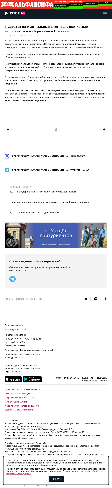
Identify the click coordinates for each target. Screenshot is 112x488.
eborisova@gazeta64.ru (15, 342)
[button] (104, 129)
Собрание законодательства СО (20, 397)
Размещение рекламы (15, 344)
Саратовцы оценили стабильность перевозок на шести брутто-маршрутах (49, 202)
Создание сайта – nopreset (94, 380)
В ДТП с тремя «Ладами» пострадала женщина (34, 212)
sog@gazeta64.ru (12, 371)
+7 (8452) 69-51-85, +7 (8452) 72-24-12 (23, 339)
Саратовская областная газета (19, 409)
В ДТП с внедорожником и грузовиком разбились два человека (43, 191)
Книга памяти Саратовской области (22, 405)
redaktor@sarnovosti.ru (15, 329)
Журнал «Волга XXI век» (16, 401)
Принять (56, 478)
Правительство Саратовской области (22, 389)
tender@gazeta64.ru (14, 357)
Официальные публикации (17, 393)
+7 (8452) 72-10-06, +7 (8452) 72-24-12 (23, 368)
